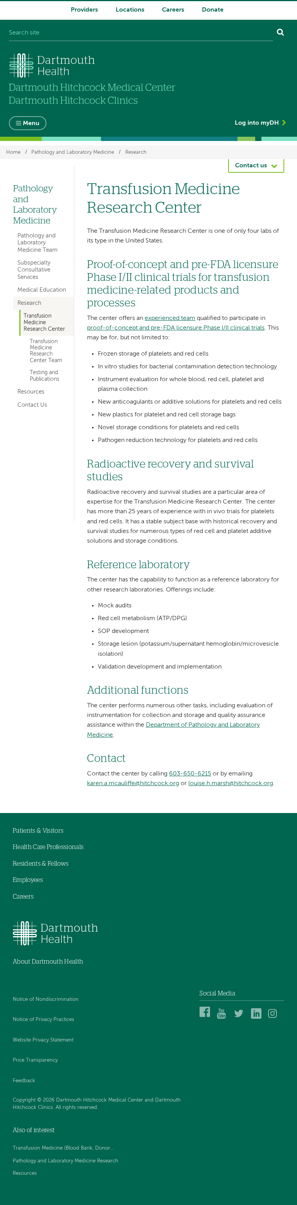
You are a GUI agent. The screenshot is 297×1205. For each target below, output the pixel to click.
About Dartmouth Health (48, 962)
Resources (30, 392)
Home (13, 152)
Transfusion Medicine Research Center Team (46, 351)
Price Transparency (35, 1060)
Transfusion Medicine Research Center (44, 322)
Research (136, 152)
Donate (213, 10)
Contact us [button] (251, 166)
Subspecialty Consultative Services (33, 270)
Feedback (24, 1080)
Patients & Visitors (38, 831)
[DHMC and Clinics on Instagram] (274, 1017)
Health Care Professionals (48, 847)
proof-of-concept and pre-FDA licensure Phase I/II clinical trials (176, 328)
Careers (173, 10)
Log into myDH (257, 123)
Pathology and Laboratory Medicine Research (65, 1161)
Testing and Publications (44, 376)
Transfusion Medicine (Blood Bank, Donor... (63, 1148)
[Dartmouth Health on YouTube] (223, 1017)
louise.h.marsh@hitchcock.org (230, 783)
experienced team (170, 318)
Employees (28, 880)
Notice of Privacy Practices (43, 1019)
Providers (84, 10)
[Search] (280, 33)
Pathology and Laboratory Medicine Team (37, 243)
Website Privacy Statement (43, 1040)
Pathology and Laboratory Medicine (72, 152)
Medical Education (41, 290)
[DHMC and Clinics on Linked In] (257, 1017)
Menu (31, 123)
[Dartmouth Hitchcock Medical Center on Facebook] (206, 1017)
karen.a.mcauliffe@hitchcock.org (133, 783)
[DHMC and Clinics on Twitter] (240, 1017)
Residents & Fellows (40, 864)
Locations (130, 10)
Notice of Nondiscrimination (46, 999)
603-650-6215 (190, 774)
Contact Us (32, 405)
